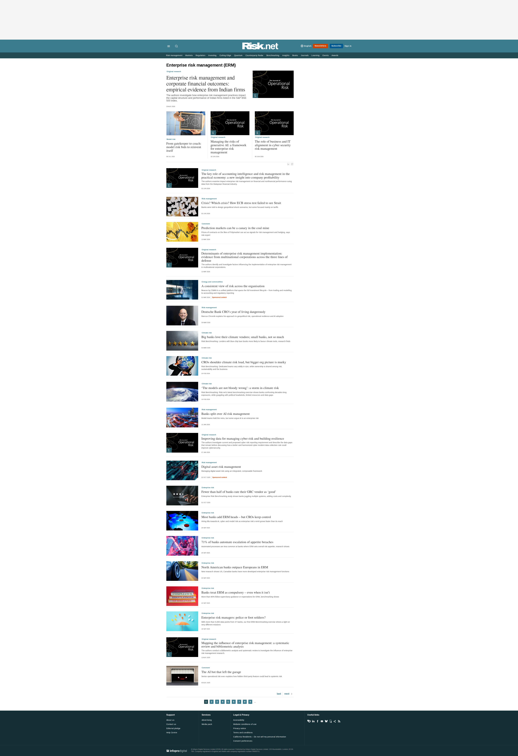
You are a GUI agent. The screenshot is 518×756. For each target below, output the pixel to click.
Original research (174, 71)
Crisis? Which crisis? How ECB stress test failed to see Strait (241, 203)
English (308, 46)
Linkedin (313, 721)
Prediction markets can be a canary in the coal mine (235, 228)
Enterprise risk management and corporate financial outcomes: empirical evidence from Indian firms (205, 83)
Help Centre (171, 732)
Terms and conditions (243, 732)
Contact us (171, 724)
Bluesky (326, 721)
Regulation (200, 55)
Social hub (334, 721)
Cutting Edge (225, 55)
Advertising (207, 720)
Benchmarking (272, 55)
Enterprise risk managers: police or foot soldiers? (233, 617)
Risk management (174, 55)
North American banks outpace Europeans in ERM (234, 567)
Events (326, 55)
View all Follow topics (309, 721)
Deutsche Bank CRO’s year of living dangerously (233, 311)
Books (295, 55)
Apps (330, 721)
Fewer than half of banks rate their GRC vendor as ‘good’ (238, 491)
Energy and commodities (212, 282)
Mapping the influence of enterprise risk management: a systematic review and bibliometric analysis (245, 644)
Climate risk (207, 333)
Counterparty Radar (254, 55)
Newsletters (320, 45)
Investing (212, 55)
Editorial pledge (173, 728)
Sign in (348, 46)
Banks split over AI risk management (225, 413)
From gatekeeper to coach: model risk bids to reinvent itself (183, 147)
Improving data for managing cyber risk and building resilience (242, 438)
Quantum (238, 55)
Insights (285, 55)
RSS (339, 721)
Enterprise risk (208, 487)
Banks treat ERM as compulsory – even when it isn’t (235, 592)
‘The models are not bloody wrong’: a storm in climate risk (240, 388)
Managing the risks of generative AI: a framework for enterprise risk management (228, 147)
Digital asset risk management (221, 466)
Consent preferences (242, 741)
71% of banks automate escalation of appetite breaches (237, 542)
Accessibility (238, 720)
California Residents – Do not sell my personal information (259, 737)
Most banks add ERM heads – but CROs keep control (236, 517)
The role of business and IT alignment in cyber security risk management (273, 145)
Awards (335, 55)
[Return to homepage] (260, 48)
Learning (315, 55)
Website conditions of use (245, 724)
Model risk (171, 139)
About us (170, 720)
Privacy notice (239, 728)
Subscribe (336, 45)
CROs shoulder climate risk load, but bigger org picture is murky (243, 362)
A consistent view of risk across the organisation (233, 286)
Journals (305, 55)
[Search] (176, 46)
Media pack (207, 724)
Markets (189, 55)
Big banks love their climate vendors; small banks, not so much (242, 337)
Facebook (317, 721)
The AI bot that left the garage (221, 672)
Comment (206, 224)
